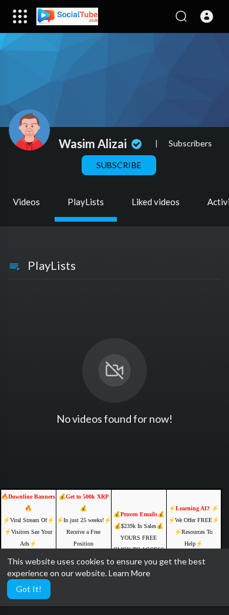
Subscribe (118, 165)
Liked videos (156, 201)
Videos (26, 201)
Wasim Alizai (94, 143)
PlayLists (86, 201)
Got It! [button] (29, 589)
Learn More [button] (129, 573)
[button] (206, 16)
